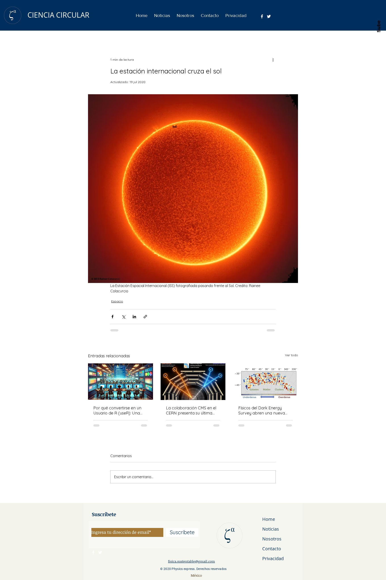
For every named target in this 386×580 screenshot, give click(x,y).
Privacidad (273, 558)
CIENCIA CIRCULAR (58, 15)
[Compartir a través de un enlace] (145, 316)
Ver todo (291, 355)
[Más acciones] (273, 59)
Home (268, 519)
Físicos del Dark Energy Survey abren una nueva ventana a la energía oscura (264, 410)
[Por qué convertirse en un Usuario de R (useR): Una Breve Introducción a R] (120, 381)
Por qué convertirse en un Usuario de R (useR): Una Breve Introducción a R (117, 410)
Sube (378, 26)
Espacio (117, 301)
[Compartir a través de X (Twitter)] (123, 316)
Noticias (270, 529)
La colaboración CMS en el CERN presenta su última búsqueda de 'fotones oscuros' (191, 410)
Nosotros (271, 539)
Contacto (271, 549)
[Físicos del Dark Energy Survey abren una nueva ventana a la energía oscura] (265, 381)
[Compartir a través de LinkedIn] (134, 316)
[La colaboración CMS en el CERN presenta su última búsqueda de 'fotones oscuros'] (193, 381)
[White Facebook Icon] (261, 16)
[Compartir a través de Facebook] (112, 316)
